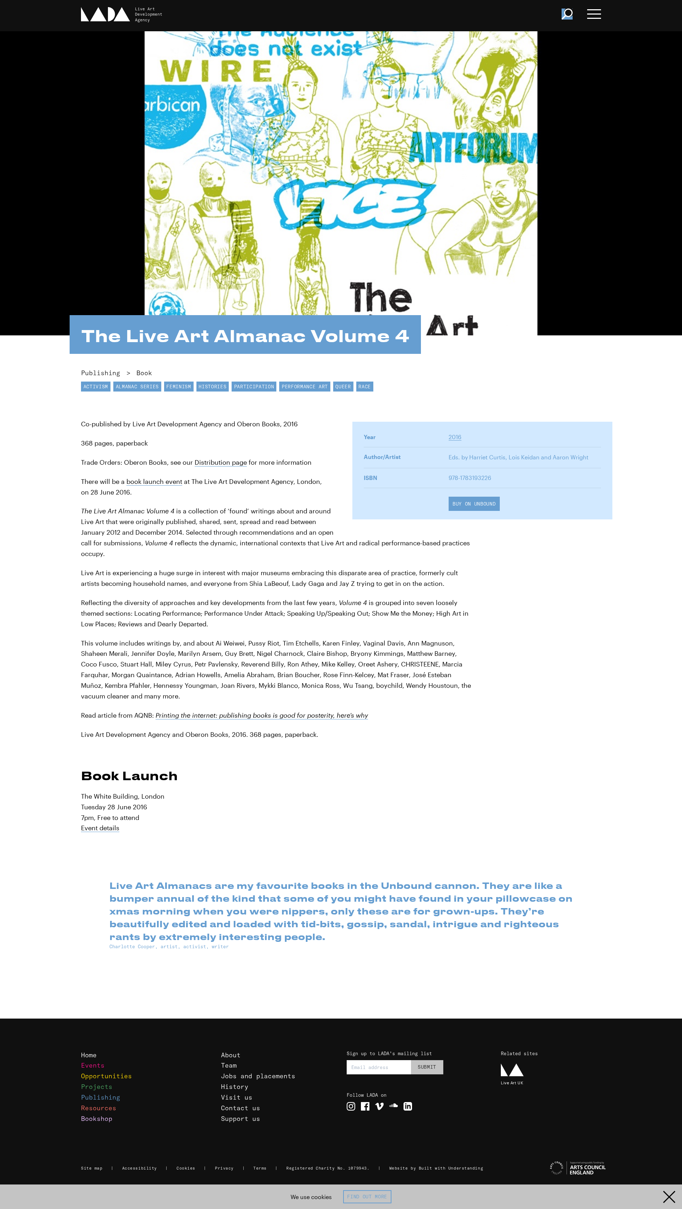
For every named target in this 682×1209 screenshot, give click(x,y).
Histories (212, 386)
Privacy (224, 1168)
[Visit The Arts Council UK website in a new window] (554, 1168)
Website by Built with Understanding (436, 1168)
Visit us (236, 1097)
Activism (95, 386)
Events (92, 1065)
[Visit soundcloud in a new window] (393, 1106)
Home (89, 1055)
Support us (240, 1118)
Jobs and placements (258, 1076)
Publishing (100, 373)
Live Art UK (512, 1082)
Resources (98, 1108)
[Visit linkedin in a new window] (408, 1106)
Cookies (186, 1168)
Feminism (178, 386)
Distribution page (221, 462)
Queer (343, 386)
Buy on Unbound (474, 504)
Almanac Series (137, 386)
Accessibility (139, 1168)
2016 (455, 437)
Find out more (367, 1196)
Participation (254, 386)
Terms (260, 1168)
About (230, 1055)
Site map (91, 1168)
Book (144, 373)
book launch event (154, 481)
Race (364, 386)
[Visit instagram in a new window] (351, 1106)
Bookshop (96, 1118)
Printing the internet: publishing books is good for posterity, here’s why (262, 715)
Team (229, 1065)
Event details (100, 828)
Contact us (240, 1108)
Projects (96, 1087)
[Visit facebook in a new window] (365, 1106)
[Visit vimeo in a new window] (379, 1106)
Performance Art (305, 386)
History (234, 1087)
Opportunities (106, 1076)
